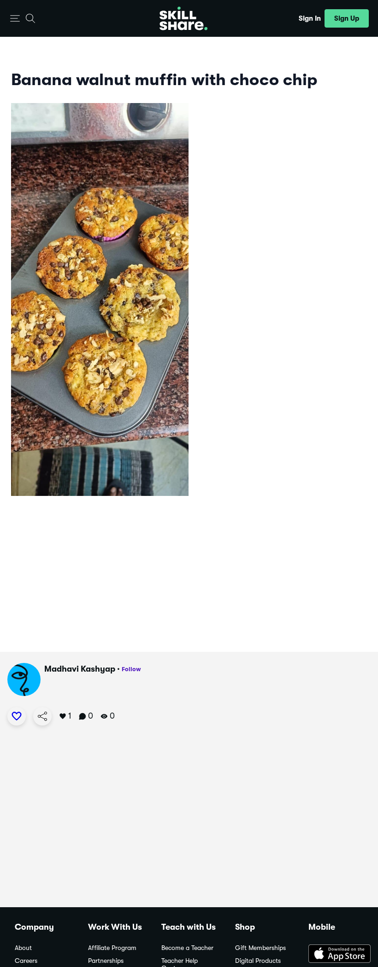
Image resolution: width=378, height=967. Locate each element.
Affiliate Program (112, 947)
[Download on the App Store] (335, 954)
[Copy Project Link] (42, 716)
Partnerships (106, 960)
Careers (26, 960)
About (23, 947)
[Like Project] (16, 716)
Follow (131, 669)
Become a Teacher (187, 947)
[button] (15, 18)
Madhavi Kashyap (79, 668)
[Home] (183, 18)
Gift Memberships (260, 947)
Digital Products (258, 960)
